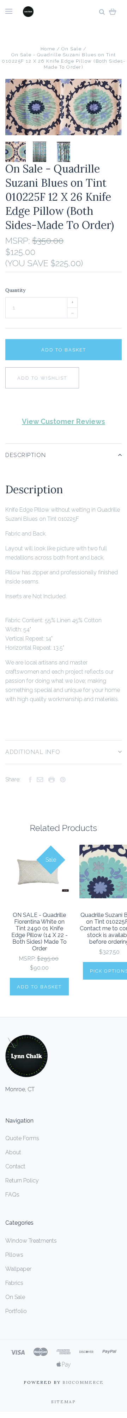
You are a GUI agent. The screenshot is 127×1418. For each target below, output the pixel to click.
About (13, 1152)
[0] (112, 11)
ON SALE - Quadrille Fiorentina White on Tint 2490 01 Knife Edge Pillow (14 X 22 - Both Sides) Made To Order (39, 932)
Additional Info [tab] (33, 752)
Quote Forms (22, 1138)
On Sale (15, 1297)
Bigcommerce (83, 1382)
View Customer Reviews (63, 421)
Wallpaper (18, 1269)
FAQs (12, 1194)
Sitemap (63, 1401)
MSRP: (18, 241)
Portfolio (16, 1311)
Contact (15, 1166)
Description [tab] (25, 455)
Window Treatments (31, 1240)
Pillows (14, 1254)
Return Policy (22, 1180)
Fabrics (14, 1283)
